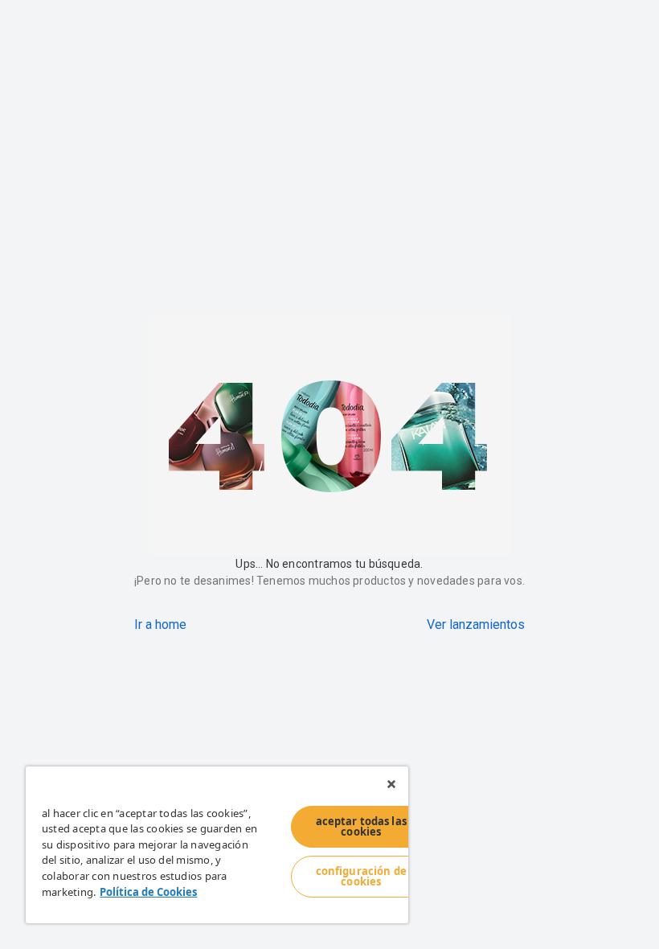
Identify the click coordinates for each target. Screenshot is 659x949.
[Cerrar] (391, 784)
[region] (217, 844)
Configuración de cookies (361, 876)
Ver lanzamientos (476, 624)
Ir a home (160, 624)
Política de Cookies (148, 892)
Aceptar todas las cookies (361, 826)
